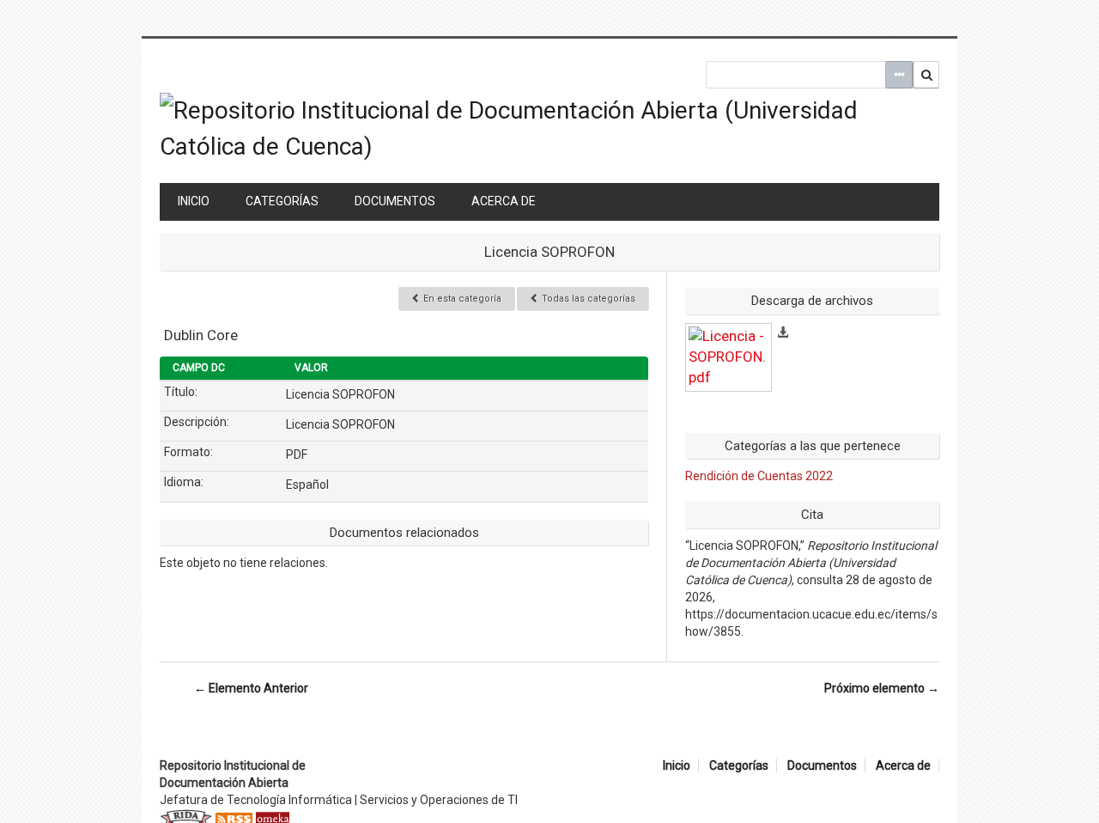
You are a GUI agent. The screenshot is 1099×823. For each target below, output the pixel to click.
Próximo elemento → (881, 688)
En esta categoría (461, 298)
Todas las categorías (587, 298)
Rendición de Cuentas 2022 (759, 476)
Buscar (926, 74)
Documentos (395, 201)
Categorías (282, 201)
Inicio (193, 201)
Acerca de (503, 201)
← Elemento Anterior (251, 688)
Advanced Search (899, 74)
